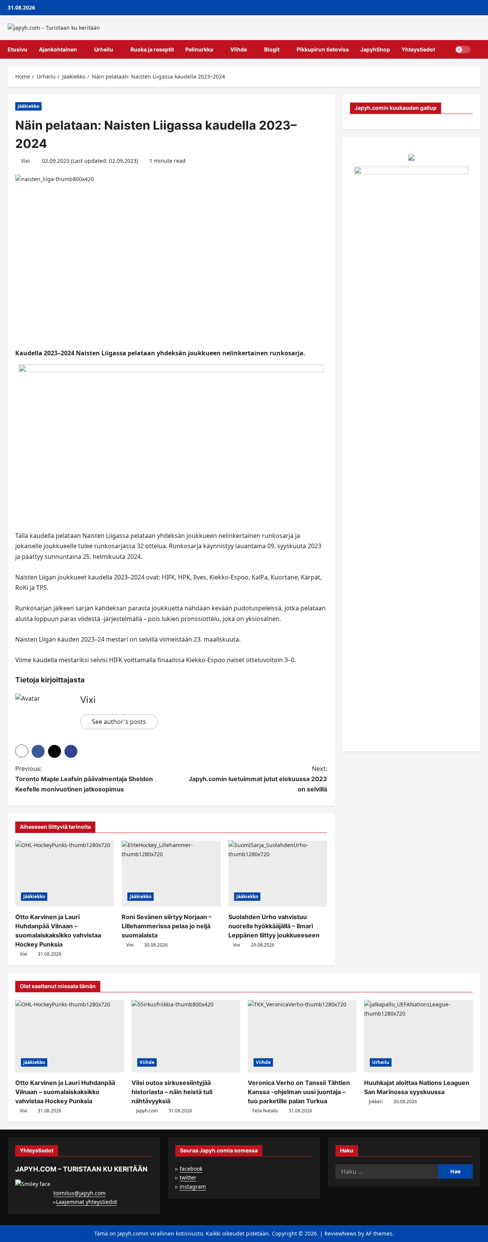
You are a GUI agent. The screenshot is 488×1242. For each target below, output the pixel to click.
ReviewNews (340, 1233)
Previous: (84, 779)
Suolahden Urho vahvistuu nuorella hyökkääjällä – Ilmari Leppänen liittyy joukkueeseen (273, 926)
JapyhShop (375, 49)
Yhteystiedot (418, 49)
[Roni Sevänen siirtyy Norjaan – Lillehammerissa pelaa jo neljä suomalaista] (171, 874)
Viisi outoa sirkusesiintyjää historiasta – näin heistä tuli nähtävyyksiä (172, 1092)
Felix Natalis (265, 1110)
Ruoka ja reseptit (152, 49)
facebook (191, 1168)
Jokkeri (376, 1101)
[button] (478, 49)
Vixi (25, 160)
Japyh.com (147, 1110)
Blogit (271, 49)
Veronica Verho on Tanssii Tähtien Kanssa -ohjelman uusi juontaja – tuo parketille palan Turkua (299, 1092)
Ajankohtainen (58, 49)
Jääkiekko (28, 106)
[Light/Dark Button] (462, 49)
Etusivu (17, 49)
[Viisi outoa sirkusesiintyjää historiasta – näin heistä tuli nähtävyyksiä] (186, 1036)
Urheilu (103, 49)
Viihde (238, 49)
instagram (193, 1186)
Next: (258, 779)
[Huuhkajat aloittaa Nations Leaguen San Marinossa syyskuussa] (418, 1036)
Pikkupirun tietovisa (323, 49)
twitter (188, 1177)
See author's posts (119, 721)
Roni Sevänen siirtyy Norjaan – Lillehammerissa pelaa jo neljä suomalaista (167, 926)
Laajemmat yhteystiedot (86, 1201)
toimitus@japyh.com (79, 1193)
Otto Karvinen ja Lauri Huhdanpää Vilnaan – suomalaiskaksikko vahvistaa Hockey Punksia (65, 1092)
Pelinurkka (199, 49)
